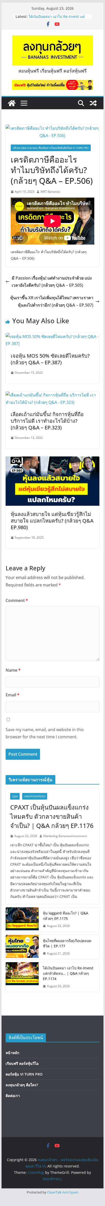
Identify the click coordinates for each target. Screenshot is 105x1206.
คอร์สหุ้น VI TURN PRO (24, 1074)
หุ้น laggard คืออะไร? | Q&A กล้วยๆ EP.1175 (65, 916)
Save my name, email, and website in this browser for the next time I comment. (45, 733)
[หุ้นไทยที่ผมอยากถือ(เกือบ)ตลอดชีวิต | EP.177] (22, 947)
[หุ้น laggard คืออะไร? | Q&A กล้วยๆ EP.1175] (22, 919)
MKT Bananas (50, 191)
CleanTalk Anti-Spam (62, 1192)
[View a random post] (93, 103)
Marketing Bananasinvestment (65, 836)
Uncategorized (34, 796)
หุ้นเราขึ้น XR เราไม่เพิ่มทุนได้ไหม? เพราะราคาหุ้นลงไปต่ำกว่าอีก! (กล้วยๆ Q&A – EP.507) (51, 301)
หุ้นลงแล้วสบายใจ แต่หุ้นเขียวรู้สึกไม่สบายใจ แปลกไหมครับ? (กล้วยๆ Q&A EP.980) (52, 521)
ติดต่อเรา (13, 1095)
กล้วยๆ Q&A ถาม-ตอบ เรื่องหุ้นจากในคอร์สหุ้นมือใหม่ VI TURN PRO (51, 148)
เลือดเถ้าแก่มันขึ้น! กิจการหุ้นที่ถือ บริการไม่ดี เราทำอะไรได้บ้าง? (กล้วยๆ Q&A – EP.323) (47, 421)
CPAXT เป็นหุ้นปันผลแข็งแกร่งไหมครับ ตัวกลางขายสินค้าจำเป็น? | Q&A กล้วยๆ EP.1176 (52, 816)
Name (13, 670)
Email (12, 695)
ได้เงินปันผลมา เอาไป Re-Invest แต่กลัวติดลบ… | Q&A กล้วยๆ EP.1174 (68, 973)
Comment (17, 600)
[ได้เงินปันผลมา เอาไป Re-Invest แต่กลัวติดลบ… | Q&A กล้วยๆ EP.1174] (22, 977)
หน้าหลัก (12, 1052)
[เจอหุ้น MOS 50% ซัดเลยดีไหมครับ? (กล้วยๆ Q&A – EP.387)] (52, 336)
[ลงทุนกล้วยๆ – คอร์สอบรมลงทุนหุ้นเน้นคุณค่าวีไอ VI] (12, 103)
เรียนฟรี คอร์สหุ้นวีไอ (22, 1063)
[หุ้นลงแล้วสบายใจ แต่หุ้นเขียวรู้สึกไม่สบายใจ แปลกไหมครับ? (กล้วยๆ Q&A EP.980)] (52, 460)
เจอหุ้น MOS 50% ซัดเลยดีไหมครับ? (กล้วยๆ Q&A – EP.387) (50, 359)
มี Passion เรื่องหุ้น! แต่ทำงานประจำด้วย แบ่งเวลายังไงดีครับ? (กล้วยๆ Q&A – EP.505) (52, 281)
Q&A (15, 796)
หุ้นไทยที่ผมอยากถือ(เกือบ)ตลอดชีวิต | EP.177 (67, 943)
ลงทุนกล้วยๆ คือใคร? (22, 1084)
